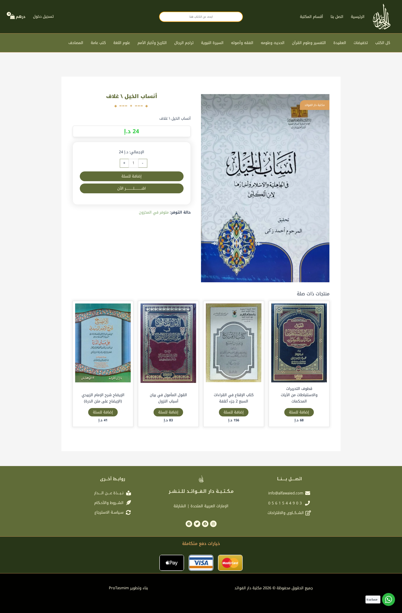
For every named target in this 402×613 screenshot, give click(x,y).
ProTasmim (128, 588)
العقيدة (339, 42)
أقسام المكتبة (311, 16)
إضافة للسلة (131, 176)
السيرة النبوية (212, 42)
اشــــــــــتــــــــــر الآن (131, 188)
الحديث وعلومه (273, 42)
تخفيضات (361, 42)
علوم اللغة (121, 42)
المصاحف (75, 42)
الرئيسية (358, 16)
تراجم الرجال (184, 42)
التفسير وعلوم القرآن (309, 42)
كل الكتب (382, 42)
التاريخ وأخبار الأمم (152, 42)
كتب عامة (98, 42)
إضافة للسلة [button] (299, 412)
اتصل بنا (337, 16)
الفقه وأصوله (242, 42)
